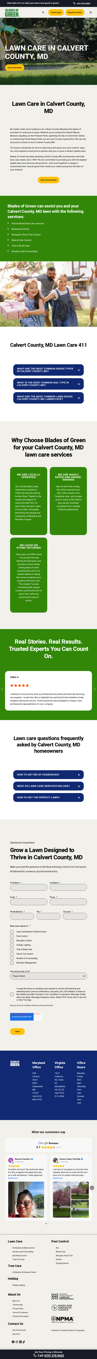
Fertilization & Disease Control (24, 1272)
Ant (57, 1248)
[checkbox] (48, 947)
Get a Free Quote (19, 1330)
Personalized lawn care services (28, 223)
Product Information (21, 1316)
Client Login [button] (56, 12)
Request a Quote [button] (75, 12)
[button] (2, 689)
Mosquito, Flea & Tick (64, 1256)
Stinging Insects (62, 1263)
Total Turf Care (19, 1259)
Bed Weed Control (20, 1256)
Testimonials (18, 1305)
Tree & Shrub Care (21, 245)
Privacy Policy (18, 1309)
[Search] (43, 12)
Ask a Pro (16, 1334)
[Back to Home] (12, 13)
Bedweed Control (20, 229)
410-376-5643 (83, 3)
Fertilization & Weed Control (23, 1248)
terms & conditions (24, 1005)
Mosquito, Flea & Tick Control (26, 234)
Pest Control (60, 1241)
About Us (16, 1301)
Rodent (59, 1259)
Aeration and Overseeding (24, 251)
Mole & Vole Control (21, 240)
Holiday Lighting (19, 1285)
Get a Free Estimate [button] (48, 180)
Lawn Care (15, 1241)
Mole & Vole (60, 1252)
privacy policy (43, 1005)
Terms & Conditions (20, 1312)
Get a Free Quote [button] (15, 68)
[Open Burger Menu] (90, 12)
